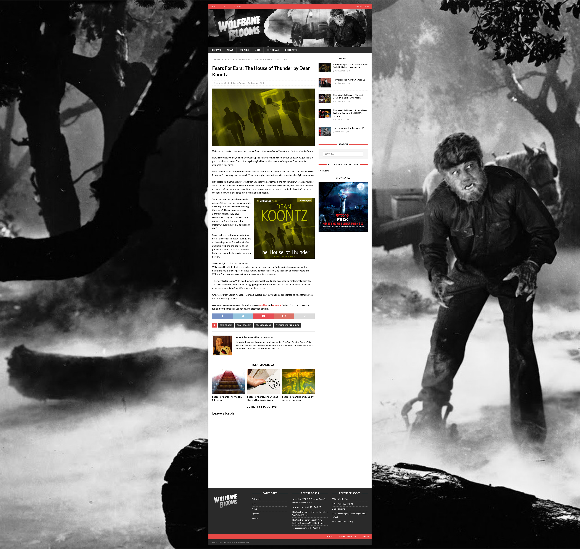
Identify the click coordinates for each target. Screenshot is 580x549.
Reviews (216, 50)
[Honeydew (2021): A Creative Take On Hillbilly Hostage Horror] (325, 67)
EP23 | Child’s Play (340, 499)
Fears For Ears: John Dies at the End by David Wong (262, 398)
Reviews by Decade (347, 537)
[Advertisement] (343, 254)
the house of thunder (287, 325)
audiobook (226, 325)
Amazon (276, 305)
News (230, 50)
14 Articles (268, 337)
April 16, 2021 (340, 101)
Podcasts (291, 50)
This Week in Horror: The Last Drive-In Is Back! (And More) (348, 96)
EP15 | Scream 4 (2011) (342, 521)
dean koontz (244, 325)
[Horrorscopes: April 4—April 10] (325, 131)
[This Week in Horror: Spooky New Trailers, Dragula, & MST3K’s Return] (325, 113)
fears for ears (263, 325)
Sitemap (365, 537)
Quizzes (244, 50)
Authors (329, 537)
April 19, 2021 (340, 83)
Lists (257, 50)
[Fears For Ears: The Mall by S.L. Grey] (228, 381)
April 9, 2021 (339, 119)
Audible (263, 305)
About (225, 6)
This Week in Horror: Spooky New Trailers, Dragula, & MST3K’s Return (350, 113)
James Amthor (239, 83)
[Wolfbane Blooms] (290, 45)
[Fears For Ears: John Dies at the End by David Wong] (263, 381)
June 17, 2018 (222, 83)
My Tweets (324, 170)
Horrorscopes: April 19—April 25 (349, 79)
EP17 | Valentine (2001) (342, 504)
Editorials (273, 50)
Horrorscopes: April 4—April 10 (348, 128)
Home (213, 6)
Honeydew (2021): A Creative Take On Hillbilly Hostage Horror (350, 65)
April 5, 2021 (339, 132)
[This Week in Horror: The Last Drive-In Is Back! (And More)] (325, 98)
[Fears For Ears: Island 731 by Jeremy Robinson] (298, 381)
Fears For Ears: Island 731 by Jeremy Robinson (298, 398)
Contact (238, 6)
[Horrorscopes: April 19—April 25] (325, 82)
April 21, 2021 (340, 71)
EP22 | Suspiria (338, 509)
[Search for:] (343, 154)
